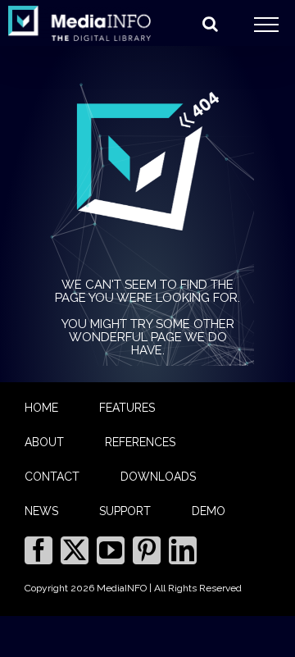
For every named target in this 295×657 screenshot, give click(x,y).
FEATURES (127, 407)
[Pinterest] (147, 550)
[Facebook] (38, 550)
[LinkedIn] (183, 550)
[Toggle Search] (210, 24)
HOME (41, 407)
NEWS (41, 511)
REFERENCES (140, 442)
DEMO (208, 511)
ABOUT (44, 442)
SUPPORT (125, 511)
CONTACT (52, 476)
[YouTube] (111, 550)
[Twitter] (74, 550)
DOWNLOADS (158, 476)
